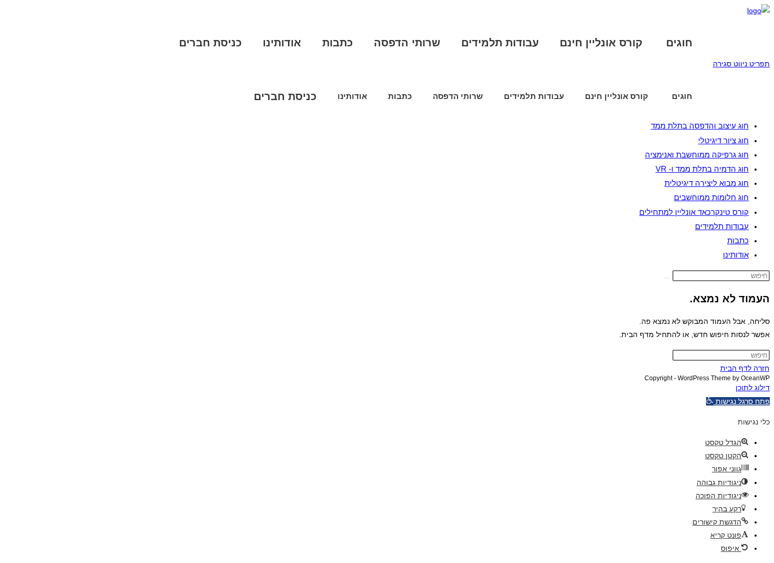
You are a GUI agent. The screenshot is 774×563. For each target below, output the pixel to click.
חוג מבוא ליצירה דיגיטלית (706, 183)
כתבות (738, 240)
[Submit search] (666, 278)
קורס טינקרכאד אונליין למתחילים (694, 212)
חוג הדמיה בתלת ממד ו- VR (702, 168)
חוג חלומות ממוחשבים (711, 197)
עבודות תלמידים (722, 226)
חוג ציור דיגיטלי (723, 140)
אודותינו (736, 254)
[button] (738, 401)
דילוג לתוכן (753, 387)
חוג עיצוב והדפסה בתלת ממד (700, 125)
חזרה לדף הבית (744, 368)
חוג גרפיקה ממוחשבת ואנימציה (697, 154)
